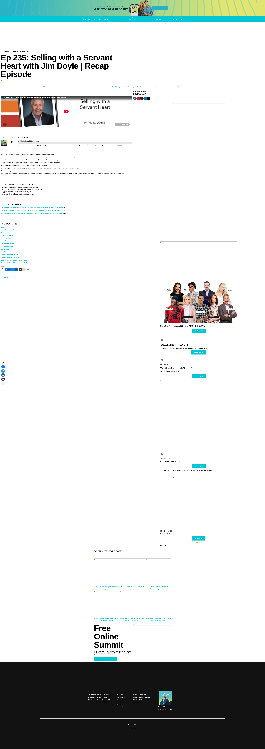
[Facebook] (171, 19)
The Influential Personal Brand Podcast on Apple (14, 263)
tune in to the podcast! (165, 706)
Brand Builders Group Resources (10, 257)
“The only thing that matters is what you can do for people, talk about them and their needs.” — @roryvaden (31, 210)
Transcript (5, 277)
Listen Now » (106, 589)
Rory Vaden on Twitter (7, 246)
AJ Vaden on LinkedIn (7, 235)
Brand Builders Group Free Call (9, 254)
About (106, 87)
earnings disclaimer (121, 733)
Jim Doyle (3, 227)
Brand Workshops (130, 87)
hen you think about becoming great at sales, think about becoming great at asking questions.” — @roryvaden (32, 213)
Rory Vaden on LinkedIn (7, 243)
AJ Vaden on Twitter (6, 238)
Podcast (151, 87)
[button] (178, 86)
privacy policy (132, 733)
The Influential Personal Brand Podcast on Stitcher (15, 260)
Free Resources (141, 87)
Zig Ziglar (3, 232)
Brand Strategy (116, 87)
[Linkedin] (179, 19)
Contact (158, 87)
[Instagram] (176, 19)
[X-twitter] (182, 19)
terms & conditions (143, 733)
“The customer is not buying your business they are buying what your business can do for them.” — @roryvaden (32, 207)
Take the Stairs (5, 249)
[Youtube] (173, 19)
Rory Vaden (4, 241)
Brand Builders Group (7, 252)
